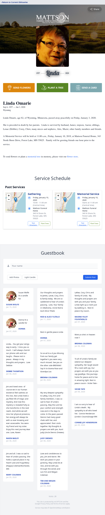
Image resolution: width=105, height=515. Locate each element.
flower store (72, 156)
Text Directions (33, 224)
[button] (15, 199)
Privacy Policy (45, 504)
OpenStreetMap (55, 508)
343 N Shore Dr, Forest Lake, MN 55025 (40, 216)
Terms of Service (59, 504)
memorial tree (34, 156)
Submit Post (90, 277)
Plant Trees (45, 223)
